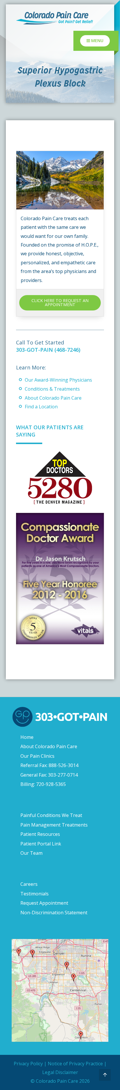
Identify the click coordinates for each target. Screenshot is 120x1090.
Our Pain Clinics (37, 756)
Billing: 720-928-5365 (43, 784)
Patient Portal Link (40, 844)
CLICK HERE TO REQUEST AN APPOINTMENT (60, 302)
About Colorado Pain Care (53, 398)
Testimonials (34, 893)
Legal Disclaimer (60, 1072)
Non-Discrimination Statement (53, 912)
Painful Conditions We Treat (51, 815)
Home (26, 737)
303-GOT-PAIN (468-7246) (48, 349)
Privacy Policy (28, 1063)
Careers (29, 884)
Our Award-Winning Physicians (58, 380)
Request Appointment (44, 903)
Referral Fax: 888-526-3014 (49, 765)
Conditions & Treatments (52, 389)
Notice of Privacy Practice (75, 1063)
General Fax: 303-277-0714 (49, 775)
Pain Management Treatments (54, 825)
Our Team (31, 853)
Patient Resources (40, 834)
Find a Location (41, 406)
